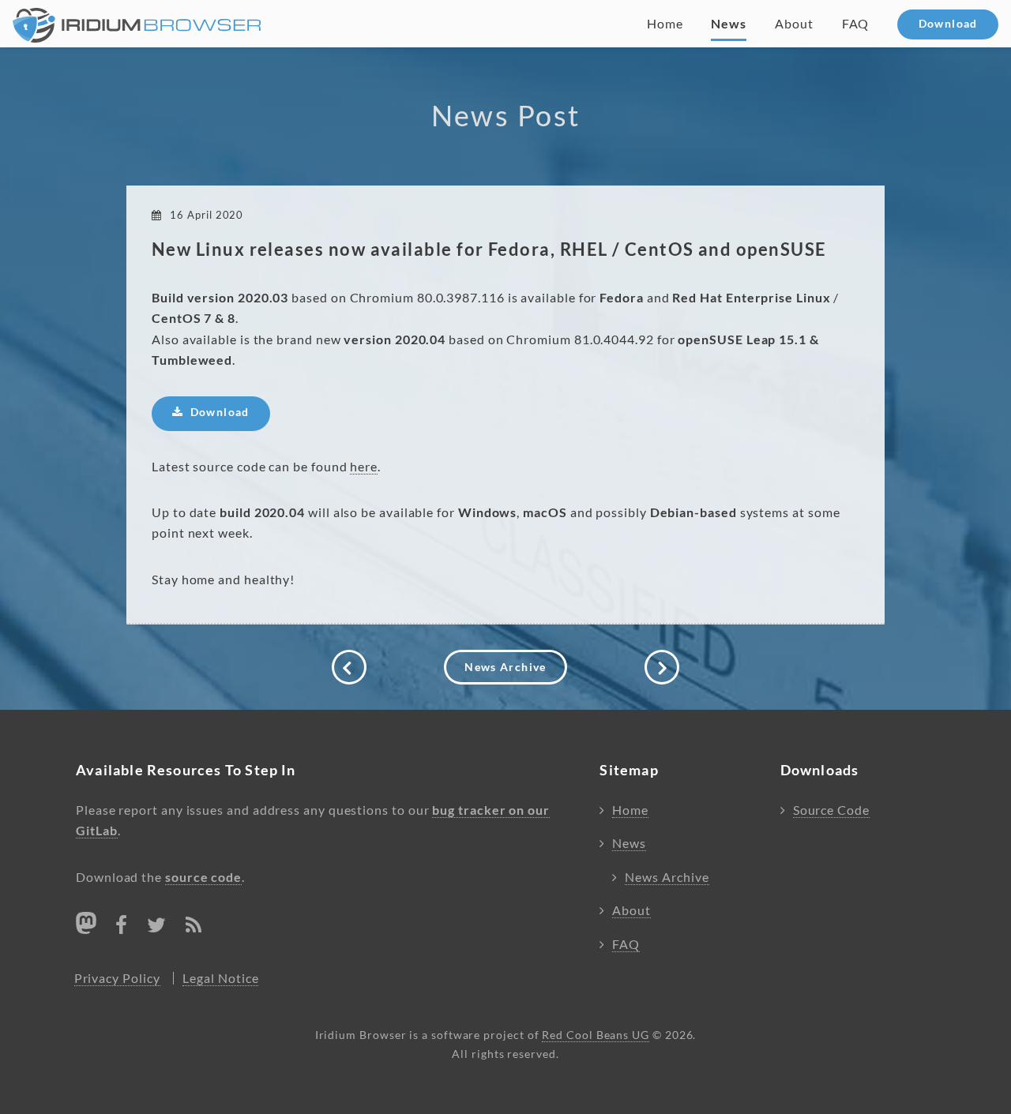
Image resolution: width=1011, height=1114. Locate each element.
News (728, 24)
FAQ (856, 24)
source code (203, 877)
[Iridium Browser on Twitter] (157, 928)
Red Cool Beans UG (595, 1035)
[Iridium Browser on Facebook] (121, 928)
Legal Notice (220, 978)
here (364, 466)
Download (948, 23)
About (794, 24)
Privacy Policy (117, 978)
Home (665, 24)
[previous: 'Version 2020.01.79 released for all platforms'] (349, 667)
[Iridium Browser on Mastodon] (86, 923)
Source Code (831, 810)
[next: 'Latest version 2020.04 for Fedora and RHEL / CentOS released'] (662, 667)
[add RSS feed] (194, 928)
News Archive (505, 667)
